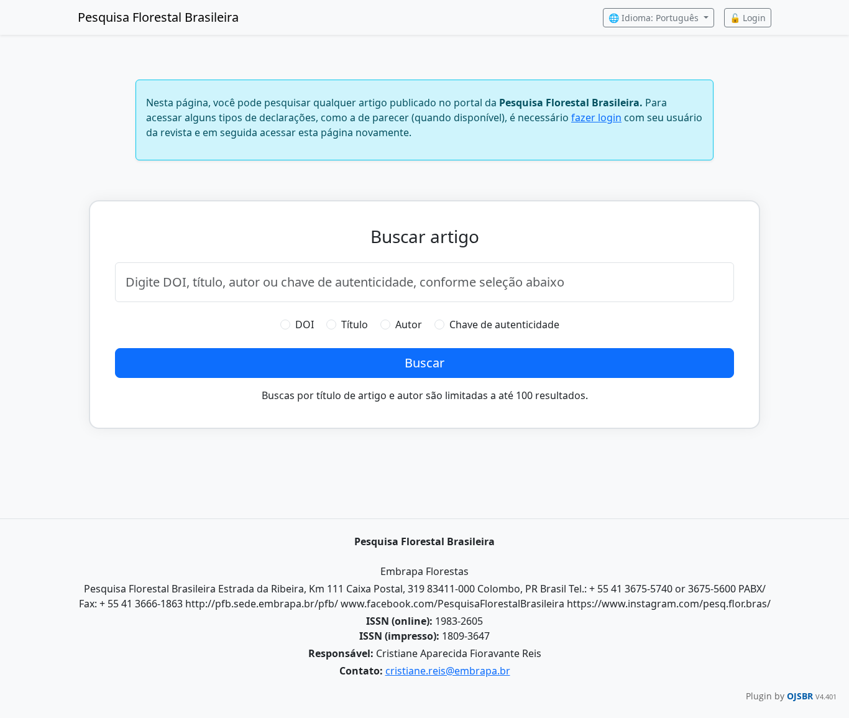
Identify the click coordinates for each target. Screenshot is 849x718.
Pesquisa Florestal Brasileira (158, 17)
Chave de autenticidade (504, 324)
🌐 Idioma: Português (654, 18)
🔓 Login (748, 18)
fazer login (596, 117)
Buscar (424, 362)
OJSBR (801, 696)
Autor (408, 324)
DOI (304, 324)
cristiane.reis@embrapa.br (447, 671)
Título (354, 324)
